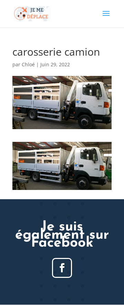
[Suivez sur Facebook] (62, 268)
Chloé (28, 64)
